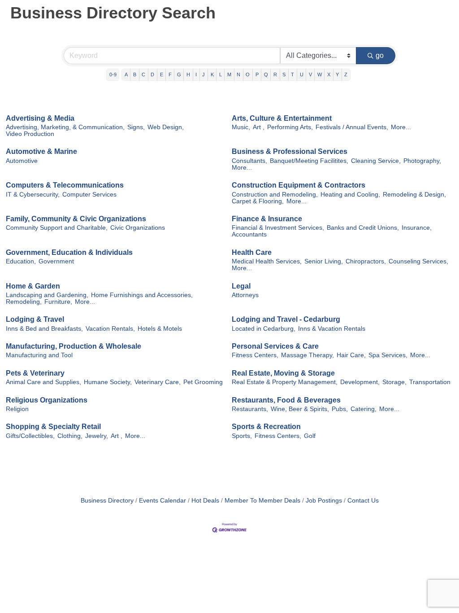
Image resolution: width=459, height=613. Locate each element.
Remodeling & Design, (414, 194)
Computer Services (89, 194)
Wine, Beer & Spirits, (300, 409)
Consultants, (249, 161)
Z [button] (345, 74)
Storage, (394, 382)
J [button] (203, 74)
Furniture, (58, 301)
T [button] (292, 74)
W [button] (319, 74)
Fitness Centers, (255, 355)
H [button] (188, 74)
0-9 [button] (113, 74)
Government (56, 261)
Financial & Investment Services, (278, 227)
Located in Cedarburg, (263, 328)
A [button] (126, 74)
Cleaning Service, (376, 161)
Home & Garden (33, 286)
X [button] (328, 74)
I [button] (196, 74)
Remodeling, (24, 301)
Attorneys (245, 295)
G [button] (179, 74)
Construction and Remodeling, (275, 194)
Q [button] (266, 74)
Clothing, (69, 436)
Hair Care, (351, 355)
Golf (310, 436)
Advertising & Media (40, 118)
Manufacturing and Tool (39, 355)
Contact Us (363, 500)
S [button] (284, 74)
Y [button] (337, 74)
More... (401, 127)
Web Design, (165, 127)
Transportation (429, 382)
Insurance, (417, 227)
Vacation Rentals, (110, 328)
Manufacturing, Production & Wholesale (73, 346)
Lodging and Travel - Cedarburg (286, 319)
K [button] (212, 74)
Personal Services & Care (275, 346)
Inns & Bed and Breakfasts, (44, 328)
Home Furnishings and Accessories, (142, 295)
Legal (241, 286)
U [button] (301, 74)
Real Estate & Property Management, (285, 382)
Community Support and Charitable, (57, 227)
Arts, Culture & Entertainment (282, 118)
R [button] (275, 74)
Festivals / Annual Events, (352, 127)
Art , (258, 127)
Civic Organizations (137, 227)
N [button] (238, 74)
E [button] (161, 74)
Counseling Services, (418, 261)
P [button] (257, 74)
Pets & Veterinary (35, 373)
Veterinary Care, (157, 382)
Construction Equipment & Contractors (298, 185)
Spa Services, (387, 355)
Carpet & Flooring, (258, 201)
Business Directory (107, 500)
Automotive (22, 161)
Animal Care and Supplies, (43, 382)
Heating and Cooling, (350, 194)
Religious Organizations (46, 400)
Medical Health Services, (267, 261)
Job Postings (324, 500)
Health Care (252, 252)
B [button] (134, 74)
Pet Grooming (203, 382)
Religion (17, 409)
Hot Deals (205, 500)
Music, (241, 127)
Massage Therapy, (307, 355)
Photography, (422, 161)
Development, (360, 382)
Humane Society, (108, 382)
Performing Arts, (290, 127)
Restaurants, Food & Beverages (286, 400)
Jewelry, (96, 436)
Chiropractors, (366, 261)
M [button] (229, 74)
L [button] (220, 74)
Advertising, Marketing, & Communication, (65, 127)
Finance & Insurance (267, 219)
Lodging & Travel (35, 319)
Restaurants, (250, 409)
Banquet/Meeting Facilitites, (309, 161)
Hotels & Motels (160, 328)
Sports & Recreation (266, 426)
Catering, (364, 409)
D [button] (152, 74)
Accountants (249, 234)
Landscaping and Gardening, (47, 295)
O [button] (248, 74)
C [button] (143, 74)
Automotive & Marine (41, 151)
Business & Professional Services (289, 151)
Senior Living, (323, 261)
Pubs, (340, 409)
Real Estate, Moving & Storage (283, 373)
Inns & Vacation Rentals (331, 328)
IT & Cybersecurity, (33, 194)
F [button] (170, 74)
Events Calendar (162, 500)
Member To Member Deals (262, 500)
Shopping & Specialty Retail (53, 426)
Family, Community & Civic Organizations (76, 219)
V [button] (310, 74)
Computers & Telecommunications (65, 185)
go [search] (380, 55)
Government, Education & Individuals (69, 252)
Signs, (136, 127)
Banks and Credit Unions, (363, 227)
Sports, (242, 436)
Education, (21, 261)
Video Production (30, 134)
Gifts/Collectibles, (30, 436)
